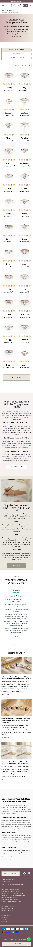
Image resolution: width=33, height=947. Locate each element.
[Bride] (24, 201)
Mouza (11, 939)
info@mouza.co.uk (6, 882)
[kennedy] (24, 176)
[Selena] (24, 252)
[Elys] (9, 277)
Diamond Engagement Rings (10, 889)
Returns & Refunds (7, 910)
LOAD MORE (16, 377)
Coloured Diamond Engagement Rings (13, 895)
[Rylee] (9, 226)
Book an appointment (8, 906)
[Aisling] (9, 75)
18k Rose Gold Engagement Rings (9, 12)
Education (4, 921)
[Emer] (9, 302)
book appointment (10, 873)
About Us (4, 917)
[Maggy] (9, 327)
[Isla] (24, 277)
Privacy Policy (5, 915)
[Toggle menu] (3, 6)
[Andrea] (24, 100)
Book (25, 5)
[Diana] (9, 352)
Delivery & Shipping (7, 908)
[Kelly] (9, 176)
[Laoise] (24, 352)
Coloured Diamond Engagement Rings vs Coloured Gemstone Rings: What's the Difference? (15, 720)
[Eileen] (24, 226)
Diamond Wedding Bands (9, 897)
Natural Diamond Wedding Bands (11, 901)
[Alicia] (9, 151)
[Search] (7, 6)
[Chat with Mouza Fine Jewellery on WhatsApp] (29, 939)
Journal (3, 919)
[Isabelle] (9, 100)
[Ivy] (24, 75)
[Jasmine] (24, 126)
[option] (16, 613)
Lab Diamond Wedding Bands (10, 899)
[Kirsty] (9, 126)
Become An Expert (16, 653)
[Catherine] (24, 151)
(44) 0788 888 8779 (9, 879)
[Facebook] (24, 873)
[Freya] (9, 201)
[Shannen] (24, 327)
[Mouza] (16, 5)
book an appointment (16, 467)
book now (16, 565)
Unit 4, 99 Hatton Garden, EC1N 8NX (12, 884)
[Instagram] (29, 873)
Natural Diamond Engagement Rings (12, 893)
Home (2, 10)
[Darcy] (9, 252)
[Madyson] (24, 302)
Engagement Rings (10, 10)
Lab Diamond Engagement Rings (11, 891)
